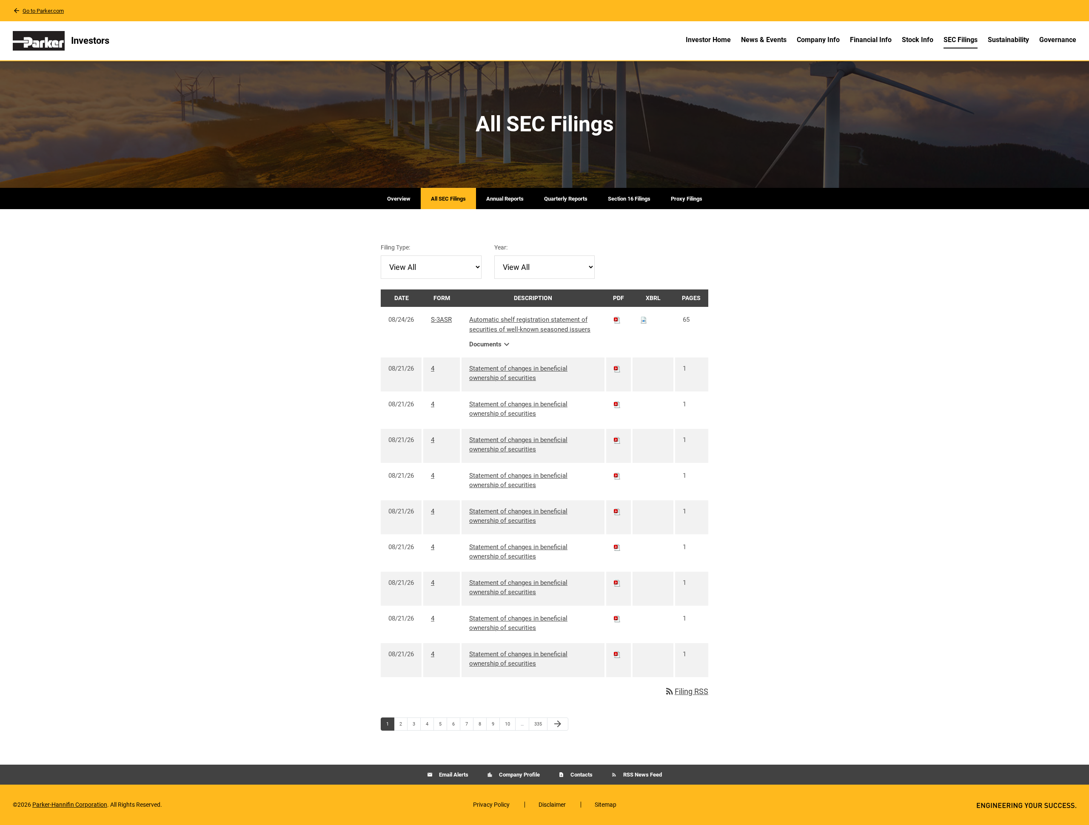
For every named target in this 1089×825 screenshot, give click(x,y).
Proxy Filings (686, 199)
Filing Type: (395, 247)
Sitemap (605, 805)
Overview (399, 199)
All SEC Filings (448, 199)
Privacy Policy (491, 805)
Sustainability (1008, 40)
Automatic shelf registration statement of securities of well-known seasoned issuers (529, 324)
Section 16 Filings (629, 199)
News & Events (764, 40)
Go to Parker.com (43, 11)
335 (539, 724)
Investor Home (708, 40)
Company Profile (519, 774)
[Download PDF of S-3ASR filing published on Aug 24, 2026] (617, 319)
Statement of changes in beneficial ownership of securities (518, 373)
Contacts (581, 774)
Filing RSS (686, 691)
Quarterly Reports (565, 199)
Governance (1057, 40)
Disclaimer (552, 805)
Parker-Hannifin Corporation (69, 804)
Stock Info (917, 40)
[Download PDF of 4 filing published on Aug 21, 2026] (617, 368)
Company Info (818, 40)
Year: (500, 247)
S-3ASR (441, 319)
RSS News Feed (642, 774)
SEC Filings (961, 40)
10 (510, 724)
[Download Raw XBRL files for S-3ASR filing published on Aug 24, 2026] (643, 319)
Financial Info (871, 40)
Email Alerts (453, 774)
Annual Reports (505, 199)
